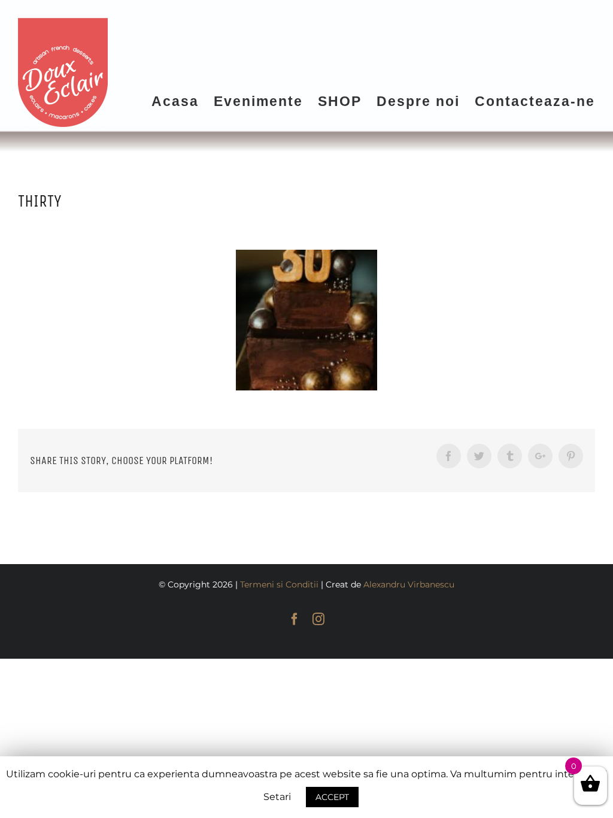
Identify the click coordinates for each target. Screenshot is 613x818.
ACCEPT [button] (332, 797)
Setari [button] (277, 796)
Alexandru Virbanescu (408, 584)
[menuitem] (182, 100)
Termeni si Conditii (279, 584)
